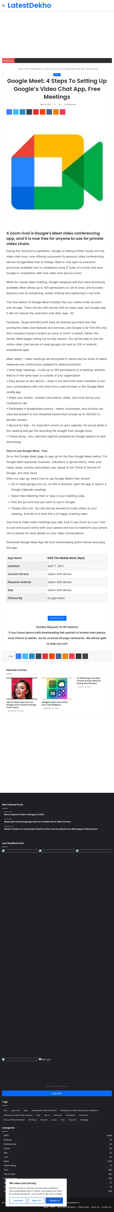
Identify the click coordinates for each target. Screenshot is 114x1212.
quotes (54, 1120)
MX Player (33, 1120)
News (6, 1161)
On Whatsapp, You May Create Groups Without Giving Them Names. (89, 681)
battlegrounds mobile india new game (18, 1115)
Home (20, 69)
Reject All (36, 1200)
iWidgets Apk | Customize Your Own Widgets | (55, 703)
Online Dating (10, 1165)
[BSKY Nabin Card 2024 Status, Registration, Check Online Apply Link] (57, 1068)
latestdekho (70, 1115)
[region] (36, 1192)
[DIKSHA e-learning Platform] (20, 1068)
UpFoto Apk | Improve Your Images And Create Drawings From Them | (21, 705)
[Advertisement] (57, 37)
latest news (83, 1115)
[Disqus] (57, 753)
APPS (26, 69)
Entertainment (10, 1144)
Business (8, 1140)
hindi (38, 1115)
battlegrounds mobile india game (44, 1110)
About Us (95, 1207)
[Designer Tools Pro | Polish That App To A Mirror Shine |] (20, 863)
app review (15, 1110)
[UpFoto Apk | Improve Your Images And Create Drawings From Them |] (21, 688)
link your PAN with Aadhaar (14, 1120)
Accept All (54, 1200)
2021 (6, 1110)
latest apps (58, 1115)
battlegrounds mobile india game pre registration (79, 1110)
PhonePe (44, 1120)
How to (47, 1115)
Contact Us (106, 1207)
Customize (18, 1200)
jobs (5, 1153)
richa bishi (72, 1120)
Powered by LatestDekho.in (68, 1202)
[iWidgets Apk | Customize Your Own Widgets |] (57, 688)
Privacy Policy (83, 1207)
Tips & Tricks (9, 1174)
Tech (6, 1170)
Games (7, 1148)
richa (63, 1120)
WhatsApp (84, 1120)
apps (26, 1110)
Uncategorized (10, 1178)
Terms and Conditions (66, 1207)
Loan (6, 1157)
